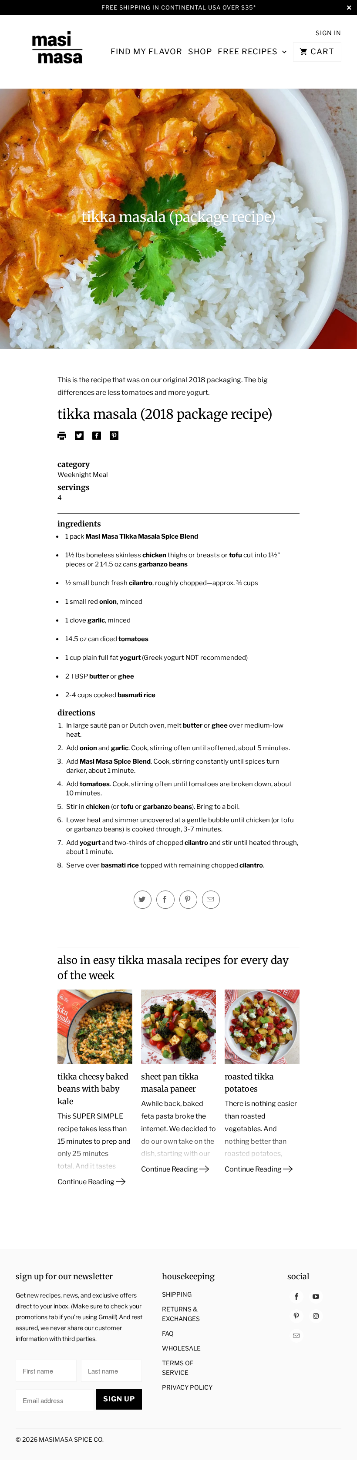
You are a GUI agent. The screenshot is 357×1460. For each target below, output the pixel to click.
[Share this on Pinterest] (188, 900)
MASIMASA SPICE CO (70, 1439)
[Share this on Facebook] (165, 900)
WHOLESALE (181, 1348)
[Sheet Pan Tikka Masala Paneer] (178, 1030)
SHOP (200, 51)
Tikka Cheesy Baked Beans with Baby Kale (92, 1089)
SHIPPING (177, 1294)
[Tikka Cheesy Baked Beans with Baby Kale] (94, 1030)
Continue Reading (86, 1182)
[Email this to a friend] (211, 900)
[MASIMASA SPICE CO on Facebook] (296, 1297)
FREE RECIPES (249, 51)
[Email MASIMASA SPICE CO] (296, 1336)
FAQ (168, 1333)
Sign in (328, 32)
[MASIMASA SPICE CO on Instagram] (316, 1316)
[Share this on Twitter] (143, 900)
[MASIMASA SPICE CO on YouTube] (316, 1297)
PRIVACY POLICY (187, 1387)
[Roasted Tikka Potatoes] (262, 1030)
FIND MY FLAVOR (146, 51)
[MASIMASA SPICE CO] (57, 51)
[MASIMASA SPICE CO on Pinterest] (296, 1316)
